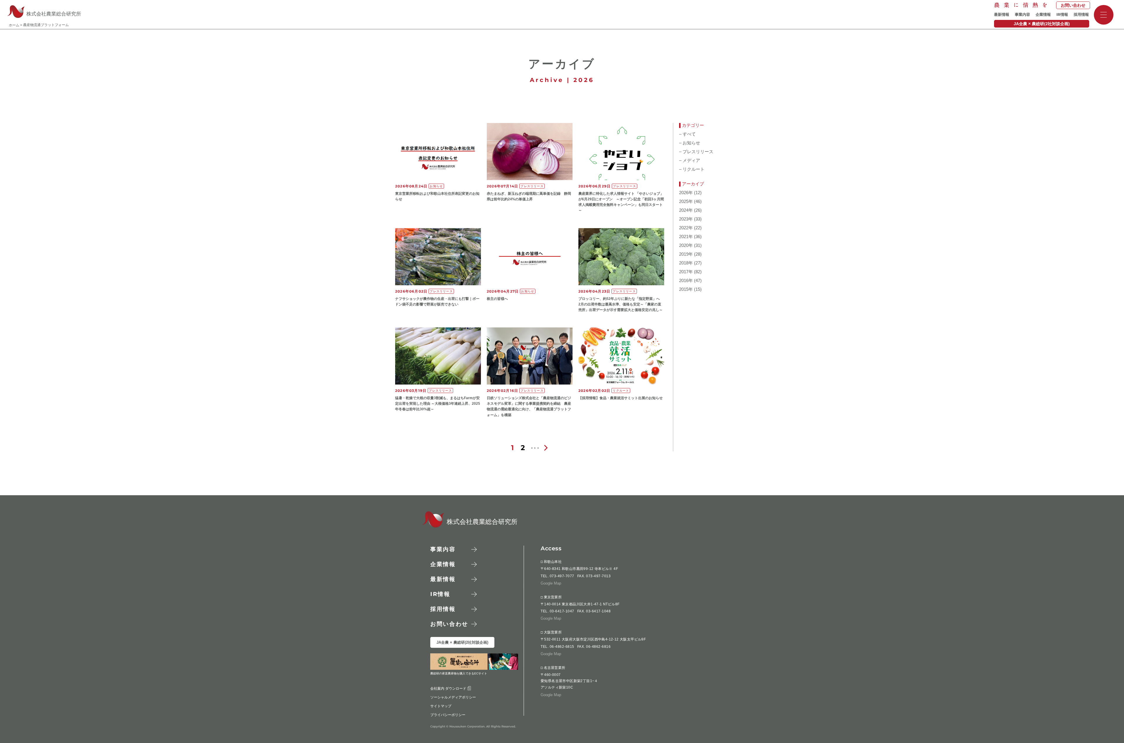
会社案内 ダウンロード (448, 688)
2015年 (686, 289)
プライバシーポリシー (447, 715)
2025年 (686, 201)
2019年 (686, 254)
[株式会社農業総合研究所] (430, 525)
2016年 (686, 280)
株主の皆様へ (497, 299)
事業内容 (1022, 14)
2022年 (686, 228)
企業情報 (1043, 14)
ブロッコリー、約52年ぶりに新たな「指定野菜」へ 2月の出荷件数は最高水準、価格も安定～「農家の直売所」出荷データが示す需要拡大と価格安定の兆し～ (620, 304)
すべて (687, 134)
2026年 (686, 192)
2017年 (686, 271)
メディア (689, 160)
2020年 (686, 245)
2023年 (686, 219)
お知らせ (689, 143)
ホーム (14, 25)
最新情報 (1001, 14)
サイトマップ (440, 706)
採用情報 (1081, 14)
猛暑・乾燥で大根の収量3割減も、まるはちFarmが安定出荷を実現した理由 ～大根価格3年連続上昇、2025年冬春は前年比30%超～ (437, 403)
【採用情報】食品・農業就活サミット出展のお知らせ (620, 398)
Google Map (551, 583)
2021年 (686, 236)
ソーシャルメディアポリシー (453, 697)
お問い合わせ (1073, 5)
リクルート (692, 169)
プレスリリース (696, 151)
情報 (1062, 14)
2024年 (686, 210)
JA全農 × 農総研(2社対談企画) (1042, 23)
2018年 (686, 263)
